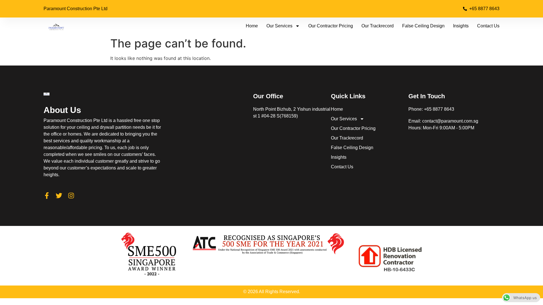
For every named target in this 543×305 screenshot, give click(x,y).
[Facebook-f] (47, 195)
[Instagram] (71, 195)
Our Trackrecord (377, 25)
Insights (461, 25)
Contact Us (488, 25)
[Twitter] (59, 195)
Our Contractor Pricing (330, 25)
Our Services (279, 25)
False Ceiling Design (423, 25)
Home (252, 25)
